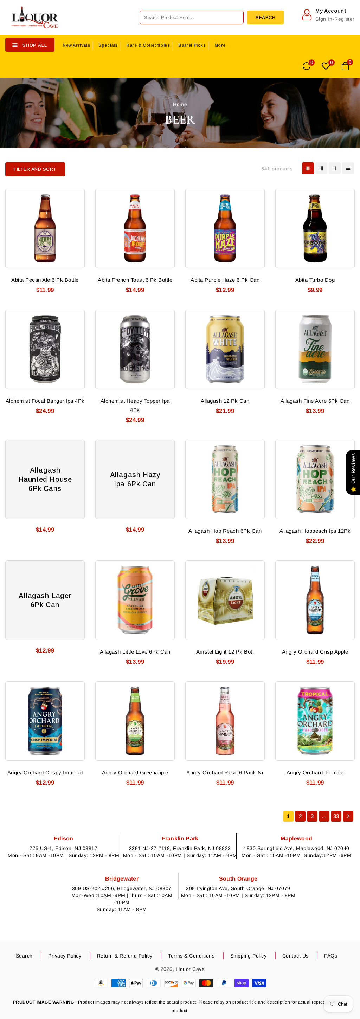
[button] (35, 169)
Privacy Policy (64, 956)
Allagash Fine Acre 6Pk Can (315, 401)
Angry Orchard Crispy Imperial (45, 772)
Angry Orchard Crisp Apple (315, 652)
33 (336, 816)
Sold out (75, 357)
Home (180, 104)
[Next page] (348, 816)
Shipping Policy (248, 956)
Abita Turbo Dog (315, 280)
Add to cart (75, 236)
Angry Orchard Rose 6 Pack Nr (225, 772)
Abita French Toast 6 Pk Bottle (135, 280)
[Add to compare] (75, 210)
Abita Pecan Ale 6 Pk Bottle (45, 280)
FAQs (330, 956)
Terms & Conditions (191, 956)
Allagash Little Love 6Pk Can (135, 652)
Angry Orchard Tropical (315, 772)
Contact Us (295, 956)
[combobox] (192, 17)
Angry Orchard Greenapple (135, 772)
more (220, 45)
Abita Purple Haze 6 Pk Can (225, 280)
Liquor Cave (190, 969)
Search (24, 956)
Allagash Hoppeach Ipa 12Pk (315, 531)
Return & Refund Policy (125, 956)
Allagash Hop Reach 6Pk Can (225, 531)
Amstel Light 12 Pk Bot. (225, 652)
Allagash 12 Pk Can (225, 401)
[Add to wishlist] (75, 197)
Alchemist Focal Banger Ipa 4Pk (45, 401)
